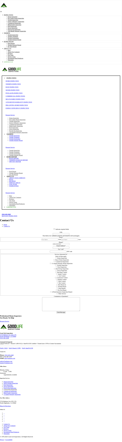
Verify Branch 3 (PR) (15, 348)
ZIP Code (69, 251)
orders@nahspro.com (6, 361)
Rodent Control (62, 279)
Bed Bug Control (62, 272)
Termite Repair (62, 286)
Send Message (61, 312)
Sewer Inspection (62, 270)
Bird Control (62, 281)
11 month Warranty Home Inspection (62, 263)
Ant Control (62, 276)
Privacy (2, 439)
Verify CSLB (4, 348)
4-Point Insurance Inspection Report (62, 292)
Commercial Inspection (62, 261)
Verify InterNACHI (27, 348)
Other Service (62, 293)
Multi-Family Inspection (10, 393)
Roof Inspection (62, 267)
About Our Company (10, 425)
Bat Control (62, 283)
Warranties (7, 433)
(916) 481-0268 (4, 338)
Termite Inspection (62, 265)
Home (5, 224)
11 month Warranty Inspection (12, 394)
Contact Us (7, 226)
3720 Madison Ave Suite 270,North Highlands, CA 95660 (8, 335)
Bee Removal (62, 285)
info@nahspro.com (9, 358)
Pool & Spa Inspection (62, 269)
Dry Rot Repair (62, 290)
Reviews (6, 429)
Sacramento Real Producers (11, 432)
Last (79, 239)
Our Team (6, 427)
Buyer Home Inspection (62, 260)
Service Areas (7, 430)
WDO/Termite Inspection (11, 383)
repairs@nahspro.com (6, 363)
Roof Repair (62, 288)
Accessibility (9, 439)
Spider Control (62, 274)
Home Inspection (62, 258)
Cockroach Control (62, 277)
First (59, 239)
